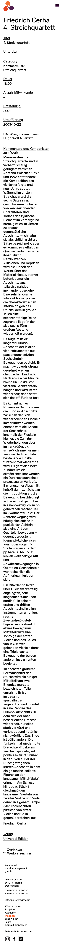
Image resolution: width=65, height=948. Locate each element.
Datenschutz (12, 931)
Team (8, 921)
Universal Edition (15, 839)
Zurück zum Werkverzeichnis (19, 851)
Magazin (10, 915)
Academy (10, 912)
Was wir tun (11, 918)
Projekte (10, 909)
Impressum (26, 931)
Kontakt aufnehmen (16, 924)
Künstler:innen (13, 906)
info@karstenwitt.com (17, 899)
